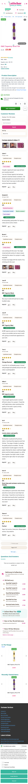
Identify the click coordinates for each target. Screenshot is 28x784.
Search (14, 127)
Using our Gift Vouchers (6, 721)
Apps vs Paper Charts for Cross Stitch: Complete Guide (12, 741)
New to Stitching (4, 715)
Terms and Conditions (5, 731)
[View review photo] (5, 267)
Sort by (4, 130)
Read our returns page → (9, 634)
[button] (4, 3)
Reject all (14, 771)
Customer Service (4, 723)
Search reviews (6, 120)
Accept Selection (14, 776)
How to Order (3, 713)
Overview (24, 746)
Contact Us (3, 711)
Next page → (14, 552)
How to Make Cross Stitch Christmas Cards (10, 739)
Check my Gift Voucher (5, 729)
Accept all (14, 780)
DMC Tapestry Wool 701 (13, 664)
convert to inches (5, 68)
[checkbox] (5, 762)
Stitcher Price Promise (21, 90)
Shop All (3, 646)
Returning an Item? (5, 727)
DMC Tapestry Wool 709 (13, 692)
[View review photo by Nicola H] (5, 145)
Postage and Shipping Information (8, 725)
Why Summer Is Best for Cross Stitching (9, 743)
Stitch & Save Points (5, 719)
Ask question (3, 559)
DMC (5, 64)
